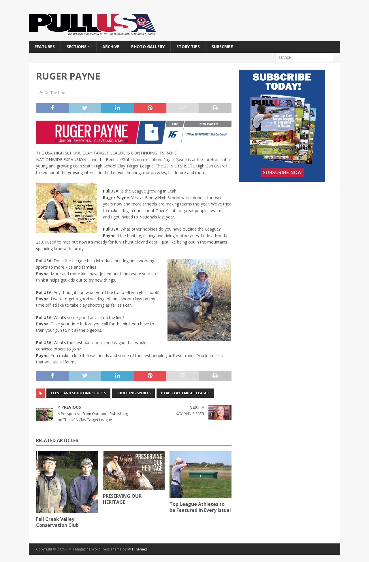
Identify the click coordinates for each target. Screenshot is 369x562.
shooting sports (133, 393)
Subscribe (222, 46)
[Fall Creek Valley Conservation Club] (67, 482)
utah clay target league (185, 393)
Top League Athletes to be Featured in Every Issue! (200, 507)
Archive (110, 46)
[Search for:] (304, 57)
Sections (76, 46)
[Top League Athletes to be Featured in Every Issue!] (200, 474)
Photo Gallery (148, 46)
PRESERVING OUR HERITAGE (122, 499)
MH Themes (137, 549)
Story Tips (188, 46)
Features (45, 46)
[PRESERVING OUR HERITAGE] (134, 470)
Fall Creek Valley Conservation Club (57, 522)
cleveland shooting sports (78, 393)
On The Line (54, 92)
